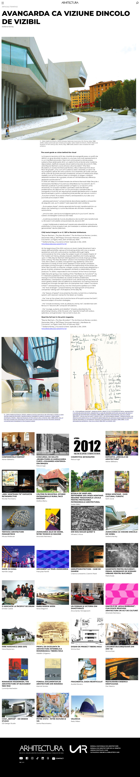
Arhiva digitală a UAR (99, 750)
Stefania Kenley (8, 27)
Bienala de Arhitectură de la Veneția (105, 748)
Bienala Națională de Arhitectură (104, 746)
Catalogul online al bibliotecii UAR (104, 752)
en (23, 762)
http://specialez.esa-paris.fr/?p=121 (54, 244)
